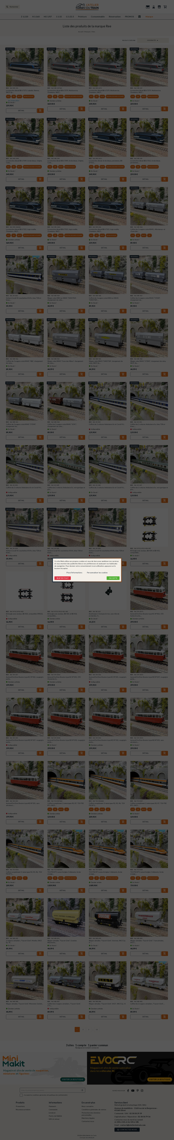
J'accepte (113, 578)
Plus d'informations (74, 572)
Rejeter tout (63, 578)
